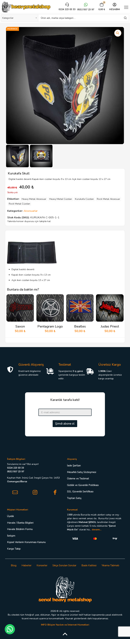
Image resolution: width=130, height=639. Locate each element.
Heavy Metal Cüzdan (60, 199)
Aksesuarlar (31, 211)
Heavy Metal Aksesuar (34, 199)
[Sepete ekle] (29, 299)
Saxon (20, 326)
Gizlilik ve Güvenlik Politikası (83, 485)
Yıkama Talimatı (110, 565)
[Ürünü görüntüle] (29, 306)
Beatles (80, 326)
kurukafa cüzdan (84, 199)
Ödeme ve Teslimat (78, 478)
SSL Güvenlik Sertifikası (80, 491)
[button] (117, 33)
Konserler (42, 565)
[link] (65, 589)
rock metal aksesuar (108, 199)
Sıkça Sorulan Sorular (64, 565)
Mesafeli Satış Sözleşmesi (81, 472)
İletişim (11, 535)
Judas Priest (110, 326)
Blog (13, 565)
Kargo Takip (14, 548)
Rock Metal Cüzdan (19, 203)
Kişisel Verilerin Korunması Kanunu (26, 542)
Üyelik (10, 516)
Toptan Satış (74, 498)
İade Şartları (74, 465)
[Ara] (125, 18)
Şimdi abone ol (65, 424)
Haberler (26, 565)
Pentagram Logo (50, 326)
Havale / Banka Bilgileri (20, 522)
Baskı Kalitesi (88, 565)
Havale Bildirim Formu (20, 529)
